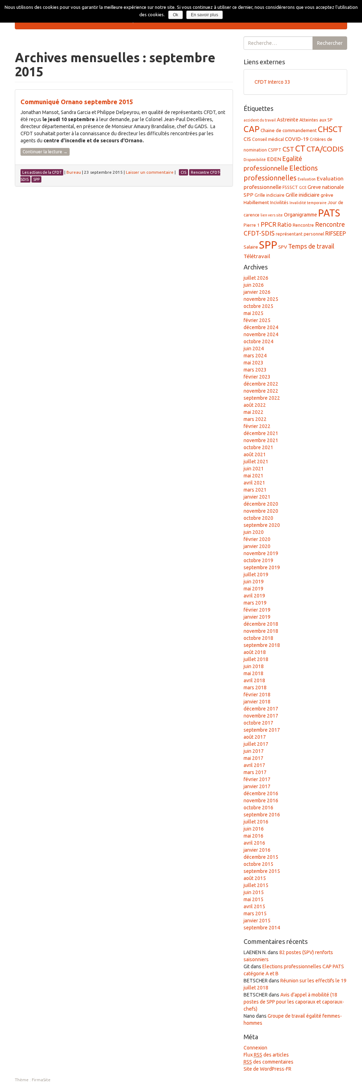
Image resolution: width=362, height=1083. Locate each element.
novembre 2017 (261, 716)
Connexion (255, 1048)
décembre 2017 (261, 709)
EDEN (274, 159)
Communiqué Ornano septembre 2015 (77, 101)
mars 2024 (255, 355)
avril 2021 (254, 483)
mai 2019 (253, 588)
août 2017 (255, 737)
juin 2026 (254, 285)
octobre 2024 (258, 341)
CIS (247, 139)
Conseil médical (268, 139)
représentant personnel (300, 233)
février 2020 (257, 539)
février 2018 (257, 694)
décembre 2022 (261, 384)
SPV (282, 247)
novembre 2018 (261, 631)
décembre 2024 (261, 327)
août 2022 (255, 405)
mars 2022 (255, 419)
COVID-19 (297, 139)
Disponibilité (255, 159)
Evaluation (307, 179)
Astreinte (287, 120)
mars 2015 (255, 913)
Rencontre (303, 224)
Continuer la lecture (45, 151)
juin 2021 (254, 468)
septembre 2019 (262, 567)
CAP (251, 128)
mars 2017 (255, 772)
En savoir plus (204, 14)
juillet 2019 (256, 574)
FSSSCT (290, 187)
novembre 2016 (261, 800)
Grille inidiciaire (303, 195)
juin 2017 (254, 751)
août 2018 (255, 652)
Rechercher (330, 43)
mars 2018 (255, 687)
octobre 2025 (258, 306)
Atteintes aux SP (316, 119)
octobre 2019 (258, 560)
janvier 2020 (257, 546)
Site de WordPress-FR (267, 1069)
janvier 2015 (257, 920)
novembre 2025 (261, 299)
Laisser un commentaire (150, 172)
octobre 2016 (258, 807)
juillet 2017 (256, 744)
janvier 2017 (257, 786)
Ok (175, 14)
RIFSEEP (335, 233)
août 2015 (255, 878)
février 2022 (257, 426)
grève (327, 195)
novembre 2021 (261, 440)
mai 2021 (253, 475)
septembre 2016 (262, 814)
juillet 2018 (256, 659)
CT (300, 148)
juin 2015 (254, 892)
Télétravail (257, 256)
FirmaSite (41, 1079)
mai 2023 (253, 362)
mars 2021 (255, 490)
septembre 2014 (262, 927)
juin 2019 (254, 581)
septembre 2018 (262, 645)
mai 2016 (253, 836)
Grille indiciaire (270, 194)
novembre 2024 (261, 334)
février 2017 (257, 779)
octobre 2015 (258, 864)
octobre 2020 (258, 518)
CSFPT (274, 149)
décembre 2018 (261, 624)
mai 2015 (253, 899)
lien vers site (272, 215)
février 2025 (257, 320)
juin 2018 (254, 666)
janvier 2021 (257, 497)
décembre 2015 (261, 857)
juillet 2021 (256, 461)
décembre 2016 (261, 793)
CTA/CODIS (325, 149)
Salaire (251, 247)
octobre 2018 (258, 638)
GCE (302, 187)
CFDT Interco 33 (272, 82)
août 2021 (255, 454)
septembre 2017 (262, 730)
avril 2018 (254, 680)
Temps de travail (311, 246)
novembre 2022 (261, 391)
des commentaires (268, 1062)
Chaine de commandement (289, 130)
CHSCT (330, 129)
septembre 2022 (262, 398)
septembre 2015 (262, 871)
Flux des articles (266, 1055)
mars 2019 (255, 603)
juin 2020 (254, 532)
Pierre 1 (251, 224)
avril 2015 (254, 906)
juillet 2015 (256, 885)
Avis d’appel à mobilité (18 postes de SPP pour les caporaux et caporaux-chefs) (294, 1002)
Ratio (285, 224)
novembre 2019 (261, 553)
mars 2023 (255, 370)
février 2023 (257, 377)
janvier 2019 (257, 617)
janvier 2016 (257, 850)
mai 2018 (253, 673)
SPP (268, 245)
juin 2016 (254, 829)
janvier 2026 (257, 292)
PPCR (268, 224)
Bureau (73, 172)
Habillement (256, 202)
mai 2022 (253, 412)
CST (288, 149)
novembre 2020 (261, 511)
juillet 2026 (256, 278)
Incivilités (279, 202)
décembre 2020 (261, 504)
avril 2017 (254, 765)
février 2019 (257, 610)
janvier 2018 (257, 701)
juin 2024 (254, 348)
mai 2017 (253, 758)
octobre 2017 (258, 723)
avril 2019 (254, 596)
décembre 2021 (261, 433)
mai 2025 (253, 313)
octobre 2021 (258, 447)
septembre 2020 (262, 525)
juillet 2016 (256, 822)
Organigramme (300, 215)
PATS (329, 212)
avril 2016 (254, 843)
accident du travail (260, 120)
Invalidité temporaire (308, 203)
